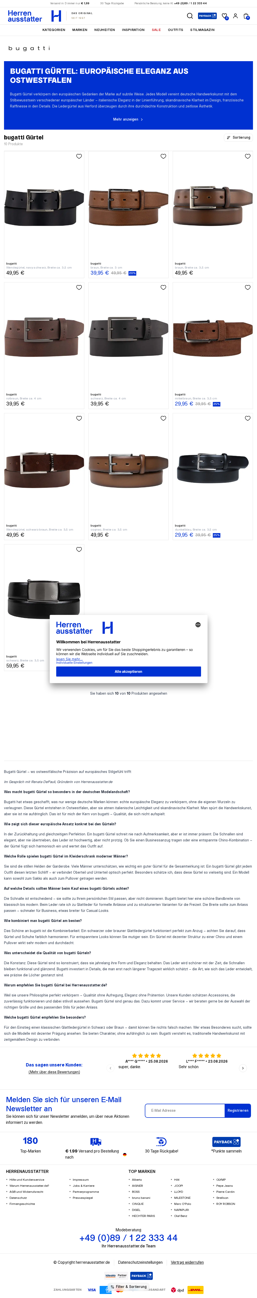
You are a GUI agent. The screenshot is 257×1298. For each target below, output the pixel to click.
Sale (156, 29)
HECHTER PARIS (143, 1216)
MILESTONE (182, 1198)
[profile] (235, 15)
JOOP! (178, 1185)
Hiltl (176, 1179)
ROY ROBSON (225, 1204)
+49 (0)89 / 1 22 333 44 (190, 3)
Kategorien (53, 29)
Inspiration (133, 29)
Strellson (222, 1198)
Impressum (81, 1179)
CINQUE (138, 1204)
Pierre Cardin (225, 1192)
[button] (190, 16)
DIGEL (136, 1210)
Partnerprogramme (86, 1192)
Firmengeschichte (22, 1204)
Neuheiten (104, 29)
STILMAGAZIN (202, 29)
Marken (79, 29)
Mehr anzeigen (125, 119)
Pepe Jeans (224, 1185)
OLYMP (221, 1179)
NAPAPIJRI (181, 1210)
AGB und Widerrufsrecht (26, 1192)
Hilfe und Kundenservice (27, 1179)
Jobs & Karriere (83, 1185)
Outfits (175, 29)
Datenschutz (18, 1198)
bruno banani (141, 1198)
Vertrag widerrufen (187, 1263)
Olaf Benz (180, 1216)
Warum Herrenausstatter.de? (29, 1185)
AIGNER (137, 1185)
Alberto (137, 1179)
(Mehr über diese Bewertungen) (54, 1072)
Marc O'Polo (182, 1204)
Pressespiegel (83, 1198)
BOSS (136, 1192)
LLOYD (178, 1192)
